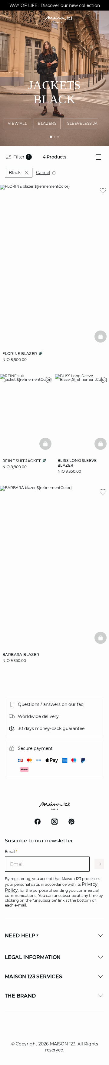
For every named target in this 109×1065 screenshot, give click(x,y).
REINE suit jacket (22, 461)
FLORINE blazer (20, 353)
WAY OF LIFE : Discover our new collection (54, 5)
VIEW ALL (17, 123)
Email (11, 851)
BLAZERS (47, 123)
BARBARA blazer (20, 654)
